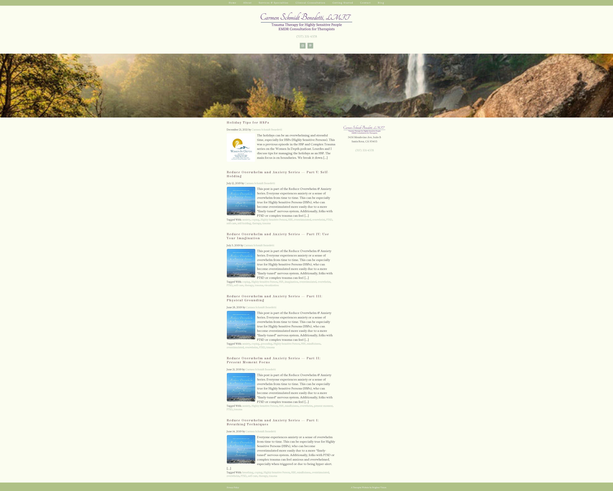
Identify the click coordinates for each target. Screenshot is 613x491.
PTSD (329, 219)
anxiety (246, 219)
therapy (256, 223)
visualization (271, 285)
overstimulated (302, 219)
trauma (266, 223)
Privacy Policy (233, 487)
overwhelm (318, 219)
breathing (247, 472)
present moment (323, 405)
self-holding (244, 223)
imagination (291, 281)
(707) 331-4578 (306, 36)
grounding (266, 343)
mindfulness (314, 343)
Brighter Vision (379, 487)
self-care (231, 223)
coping (255, 219)
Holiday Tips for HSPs (248, 123)
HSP (290, 219)
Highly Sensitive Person (274, 219)
